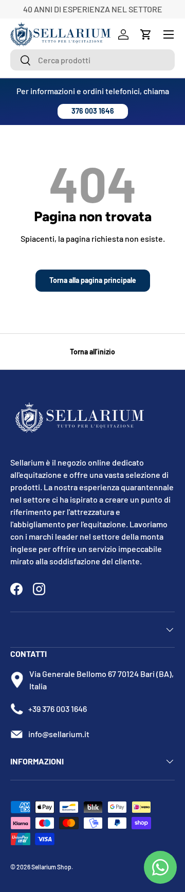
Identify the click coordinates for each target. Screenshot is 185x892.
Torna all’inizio (92, 351)
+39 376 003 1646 (57, 708)
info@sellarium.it (58, 734)
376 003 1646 (92, 110)
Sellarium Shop (51, 866)
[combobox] (92, 59)
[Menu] (168, 34)
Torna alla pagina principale (92, 280)
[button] (146, 34)
